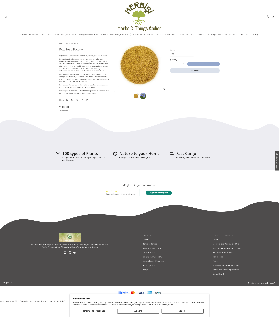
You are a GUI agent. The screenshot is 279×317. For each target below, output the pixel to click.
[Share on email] (81, 100)
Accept (138, 311)
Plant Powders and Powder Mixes (226, 265)
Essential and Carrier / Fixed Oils (226, 244)
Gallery (146, 239)
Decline (183, 311)
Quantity (173, 60)
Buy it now (195, 70)
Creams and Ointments (223, 235)
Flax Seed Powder (71, 43)
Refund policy (149, 265)
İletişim (146, 269)
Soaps (215, 239)
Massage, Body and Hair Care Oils (227, 248)
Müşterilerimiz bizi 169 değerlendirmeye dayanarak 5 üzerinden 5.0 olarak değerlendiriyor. (37, 301)
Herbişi (256, 283)
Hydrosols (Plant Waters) (223, 252)
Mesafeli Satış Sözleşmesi (153, 261)
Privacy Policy (167, 304)
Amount (173, 50)
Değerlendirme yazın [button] (158, 192)
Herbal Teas (218, 257)
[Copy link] (86, 100)
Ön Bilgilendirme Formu (152, 257)
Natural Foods (219, 274)
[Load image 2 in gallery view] (143, 96)
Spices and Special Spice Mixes (226, 269)
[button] (5, 16)
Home (61, 43)
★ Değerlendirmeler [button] (277, 160)
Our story (147, 235)
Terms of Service (150, 244)
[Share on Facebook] (67, 100)
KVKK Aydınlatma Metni (152, 248)
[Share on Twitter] (72, 100)
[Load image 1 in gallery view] (136, 96)
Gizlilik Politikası (149, 252)
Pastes (215, 261)
